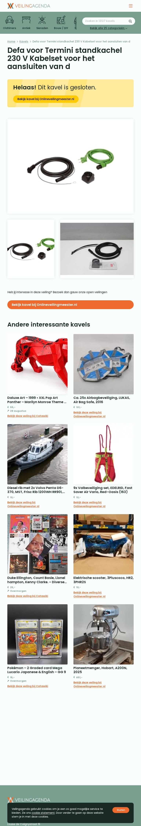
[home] (28, 6)
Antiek (26, 28)
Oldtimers (9, 28)
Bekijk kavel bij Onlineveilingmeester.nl (45, 99)
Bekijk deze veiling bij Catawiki (27, 416)
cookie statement (43, 813)
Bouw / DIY (61, 28)
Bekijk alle (107, 28)
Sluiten (121, 810)
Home (11, 41)
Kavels (23, 41)
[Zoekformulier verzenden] (130, 21)
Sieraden (42, 28)
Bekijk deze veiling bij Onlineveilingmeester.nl (89, 414)
